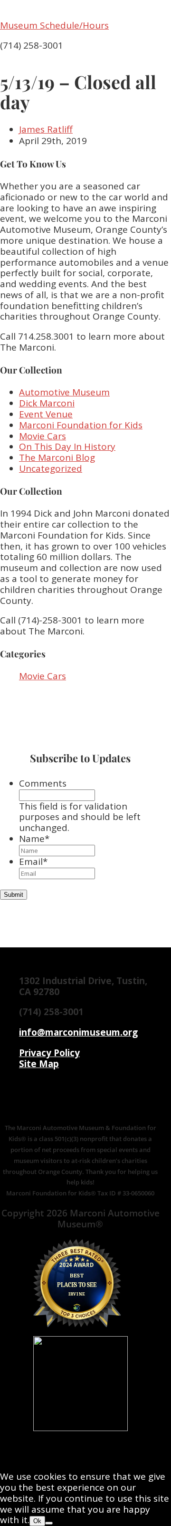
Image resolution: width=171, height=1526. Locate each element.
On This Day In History (67, 446)
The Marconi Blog (57, 457)
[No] (49, 1523)
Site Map (39, 1064)
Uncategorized (50, 468)
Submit (13, 894)
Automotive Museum (64, 392)
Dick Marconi (47, 403)
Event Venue (46, 414)
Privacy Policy (49, 1053)
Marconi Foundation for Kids (80, 425)
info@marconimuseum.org (78, 1032)
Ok (37, 1521)
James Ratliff (46, 129)
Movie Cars (42, 436)
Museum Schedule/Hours (54, 25)
